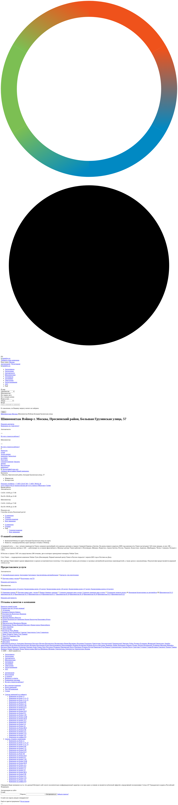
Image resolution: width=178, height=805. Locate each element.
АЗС (6, 384)
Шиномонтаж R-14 (7, 594)
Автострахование (11, 382)
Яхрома (87, 649)
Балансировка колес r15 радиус (35, 589)
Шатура (37, 649)
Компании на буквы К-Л (17, 707)
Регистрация (15, 364)
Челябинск (14, 640)
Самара (5, 632)
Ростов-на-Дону (8, 630)
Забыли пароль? (63, 794)
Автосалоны (9, 371)
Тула (20, 634)
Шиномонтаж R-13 (166, 592)
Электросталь (60, 649)
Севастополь (31, 632)
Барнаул (12, 612)
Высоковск (73, 643)
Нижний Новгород (24, 625)
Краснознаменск (56, 645)
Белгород (35, 643)
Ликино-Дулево (132, 645)
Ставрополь (44, 632)
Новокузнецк (35, 625)
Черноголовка (29, 649)
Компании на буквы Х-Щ (18, 717)
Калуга (95, 645)
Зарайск (167, 643)
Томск (15, 634)
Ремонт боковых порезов (48, 592)
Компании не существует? (10, 426)
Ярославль (6, 641)
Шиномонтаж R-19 (76, 594)
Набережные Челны (9, 625)
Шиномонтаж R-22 (118, 594)
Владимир (80, 643)
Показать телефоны (8, 484)
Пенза (4, 629)
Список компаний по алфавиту (16, 694)
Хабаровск (6, 638)
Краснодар (34, 619)
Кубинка (90, 645)
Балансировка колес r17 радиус (80, 589)
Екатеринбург (7, 616)
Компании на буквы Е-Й (17, 705)
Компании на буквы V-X (17, 733)
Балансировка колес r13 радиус (13, 589)
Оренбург (10, 627)
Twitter (48, 485)
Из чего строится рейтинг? (10, 436)
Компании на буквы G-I (17, 724)
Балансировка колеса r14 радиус (102, 589)
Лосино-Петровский (145, 645)
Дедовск (137, 643)
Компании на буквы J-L (17, 726)
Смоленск (162, 647)
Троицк (168, 647)
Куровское (83, 645)
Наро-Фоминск (13, 647)
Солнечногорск (116, 647)
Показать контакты (7, 424)
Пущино (85, 647)
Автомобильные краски (10, 575)
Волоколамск (59, 643)
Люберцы (109, 645)
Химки (10, 649)
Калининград (13, 619)
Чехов (22, 649)
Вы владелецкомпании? (5, 466)
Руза (103, 647)
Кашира (76, 645)
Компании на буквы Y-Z (17, 735)
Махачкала (17, 623)
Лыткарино (122, 645)
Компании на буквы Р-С (17, 713)
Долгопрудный (106, 643)
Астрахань (6, 610)
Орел (44, 647)
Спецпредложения (11, 519)
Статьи (7, 691)
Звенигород (160, 643)
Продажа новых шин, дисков (28, 592)
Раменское (97, 647)
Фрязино (4, 649)
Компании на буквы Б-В (17, 702)
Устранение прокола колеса (116, 592)
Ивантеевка (5, 645)
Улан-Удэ (5, 636)
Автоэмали (32, 575)
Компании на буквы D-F (17, 722)
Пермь (9, 629)
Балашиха (5, 612)
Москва (12, 362)
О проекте (8, 676)
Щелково (51, 649)
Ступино (143, 647)
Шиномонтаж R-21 (104, 594)
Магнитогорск (8, 623)
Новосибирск (45, 625)
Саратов (23, 632)
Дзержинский (117, 643)
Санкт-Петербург (14, 632)
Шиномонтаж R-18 (62, 594)
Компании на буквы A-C (17, 720)
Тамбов (174, 647)
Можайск (170, 645)
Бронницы (28, 643)
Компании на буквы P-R (17, 730)
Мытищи (163, 645)
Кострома (102, 645)
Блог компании (10, 521)
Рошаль (107, 647)
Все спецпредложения (13, 685)
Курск (48, 619)
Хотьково (16, 649)
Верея (66, 643)
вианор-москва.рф (21, 485)
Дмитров (125, 643)
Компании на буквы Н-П (18, 711)
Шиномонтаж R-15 (21, 594)
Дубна (131, 643)
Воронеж (23, 614)
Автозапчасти (10, 373)
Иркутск (18, 617)
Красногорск (25, 645)
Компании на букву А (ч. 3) (18, 700)
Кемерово (21, 619)
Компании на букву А (16, 696)
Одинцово (22, 647)
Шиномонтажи (10, 375)
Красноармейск (67, 645)
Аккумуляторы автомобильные (47, 575)
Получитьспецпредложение (7, 461)
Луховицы (156, 645)
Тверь (4, 634)
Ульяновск (13, 636)
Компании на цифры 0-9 (17, 737)
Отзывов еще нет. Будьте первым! (13, 608)
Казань (5, 619)
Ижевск (12, 617)
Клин (47, 645)
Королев (17, 645)
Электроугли (69, 649)
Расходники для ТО (28, 578)
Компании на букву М (17, 709)
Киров (27, 619)
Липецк (5, 621)
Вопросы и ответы (11, 678)
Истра (11, 645)
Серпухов (136, 647)
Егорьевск (144, 643)
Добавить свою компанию (10, 360)
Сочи (38, 632)
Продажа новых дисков (10, 578)
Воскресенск (49, 643)
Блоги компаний (11, 687)
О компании (9, 515)
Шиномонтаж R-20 (90, 594)
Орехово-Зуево (31, 647)
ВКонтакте (42, 485)
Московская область (9, 643)
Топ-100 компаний (11, 689)
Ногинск (4, 647)
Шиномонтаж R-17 (49, 594)
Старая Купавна (152, 647)
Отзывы (8, 517)
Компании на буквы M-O (18, 728)
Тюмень (24, 634)
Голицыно (88, 643)
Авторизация (5, 364)
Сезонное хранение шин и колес (70, 592)
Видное (42, 643)
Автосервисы (9, 369)
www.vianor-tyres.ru (7, 485)
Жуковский (152, 643)
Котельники (40, 645)
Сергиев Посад (127, 647)
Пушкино (57, 647)
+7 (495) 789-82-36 (34, 484)
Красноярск (42, 619)
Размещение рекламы (12, 680)
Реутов (91, 647)
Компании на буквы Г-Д (17, 704)
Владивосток (7, 614)
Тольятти (10, 634)
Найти (3, 412)
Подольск (49, 647)
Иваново (5, 617)
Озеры (39, 647)
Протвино (78, 647)
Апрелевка (21, 643)
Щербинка (44, 649)
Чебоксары (6, 640)
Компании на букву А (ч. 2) (18, 698)
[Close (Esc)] (1, 433)
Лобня (115, 645)
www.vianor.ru (33, 485)
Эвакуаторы (9, 380)
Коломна (33, 645)
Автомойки (9, 378)
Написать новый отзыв (9, 606)
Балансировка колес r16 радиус (58, 589)
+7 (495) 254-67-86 (21, 484)
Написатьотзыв (4, 451)
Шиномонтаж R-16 (35, 594)
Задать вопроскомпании (6, 455)
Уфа (18, 636)
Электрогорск (79, 649)
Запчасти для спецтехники (69, 575)
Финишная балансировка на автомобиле (142, 592)
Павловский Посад (67, 647)
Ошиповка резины (9, 592)
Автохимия (24, 575)
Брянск (17, 612)
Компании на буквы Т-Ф (17, 715)
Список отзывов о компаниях (15, 739)
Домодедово (96, 643)
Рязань (16, 630)
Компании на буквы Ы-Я (18, 718)
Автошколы (9, 377)
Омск (4, 627)
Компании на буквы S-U (17, 731)
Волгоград (16, 614)
